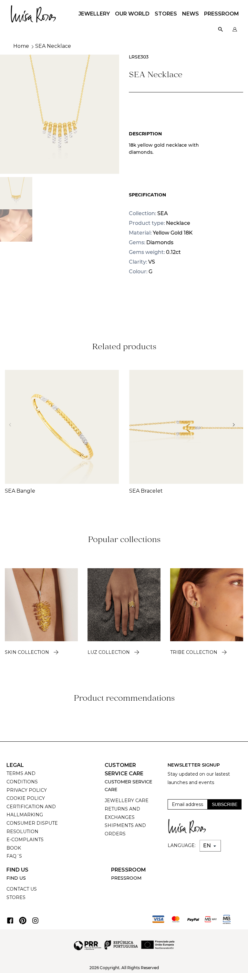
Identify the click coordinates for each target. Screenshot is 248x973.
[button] (235, 425)
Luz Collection (109, 652)
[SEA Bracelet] (186, 427)
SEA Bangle (20, 491)
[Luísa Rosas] (33, 12)
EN (207, 845)
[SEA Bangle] (62, 427)
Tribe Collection (193, 652)
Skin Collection (27, 652)
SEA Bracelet (146, 491)
